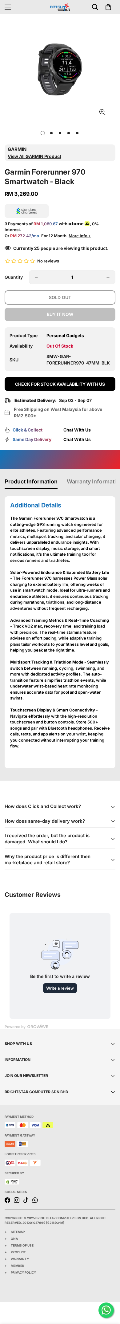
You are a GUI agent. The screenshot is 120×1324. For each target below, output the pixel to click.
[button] (108, 7)
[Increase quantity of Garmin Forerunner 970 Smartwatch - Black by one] (108, 277)
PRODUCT (18, 1252)
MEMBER (17, 1265)
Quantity (14, 277)
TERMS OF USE (22, 1245)
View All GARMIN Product (34, 156)
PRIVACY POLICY (23, 1272)
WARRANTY (20, 1259)
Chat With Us (77, 429)
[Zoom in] (102, 112)
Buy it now (60, 314)
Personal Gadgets (65, 335)
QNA (14, 1238)
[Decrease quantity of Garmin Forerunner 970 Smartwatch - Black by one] (36, 277)
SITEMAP (18, 1232)
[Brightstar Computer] (60, 7)
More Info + (80, 235)
